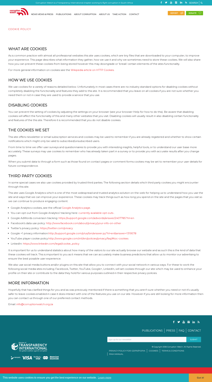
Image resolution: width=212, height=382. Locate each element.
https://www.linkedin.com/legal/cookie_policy (51, 243)
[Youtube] (171, 2)
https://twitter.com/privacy (56, 228)
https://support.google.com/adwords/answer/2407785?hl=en (96, 218)
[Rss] (186, 2)
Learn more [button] (104, 377)
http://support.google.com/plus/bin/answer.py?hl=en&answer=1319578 (92, 233)
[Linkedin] (181, 2)
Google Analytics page (76, 207)
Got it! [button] (200, 377)
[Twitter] (166, 2)
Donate (192, 13)
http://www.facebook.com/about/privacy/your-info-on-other (83, 223)
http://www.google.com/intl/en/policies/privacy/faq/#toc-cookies (88, 238)
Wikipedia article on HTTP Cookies (92, 70)
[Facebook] (161, 2)
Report (174, 13)
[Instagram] (176, 2)
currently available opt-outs (96, 212)
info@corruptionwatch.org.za (34, 304)
